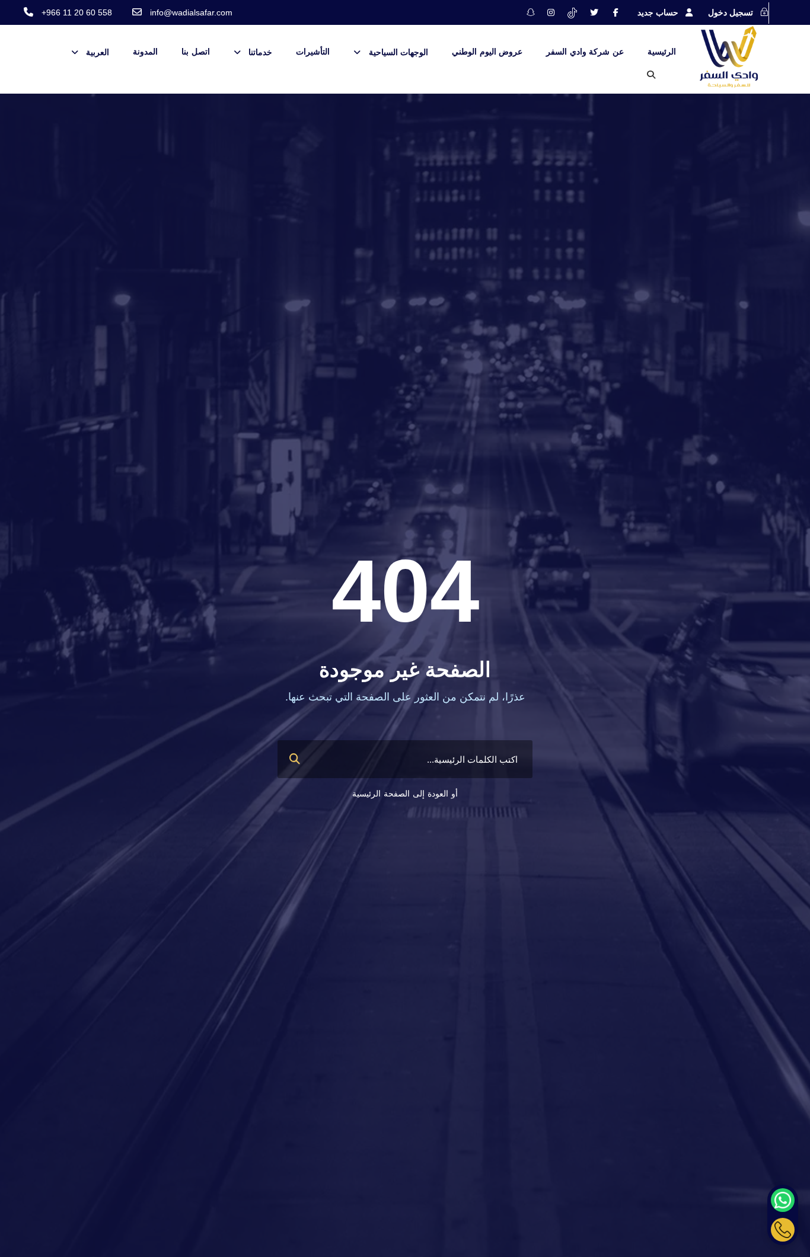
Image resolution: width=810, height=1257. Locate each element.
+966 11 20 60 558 (77, 12)
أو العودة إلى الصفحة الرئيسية (405, 793)
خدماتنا (260, 52)
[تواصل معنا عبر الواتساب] (783, 1200)
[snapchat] (531, 12)
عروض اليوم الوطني (487, 51)
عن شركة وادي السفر (585, 51)
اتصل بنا (195, 51)
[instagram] (550, 12)
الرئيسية (662, 51)
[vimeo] (572, 12)
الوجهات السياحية (398, 52)
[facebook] (615, 12)
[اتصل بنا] (783, 1230)
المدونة (145, 51)
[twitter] (594, 12)
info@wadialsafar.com (191, 12)
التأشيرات (313, 51)
